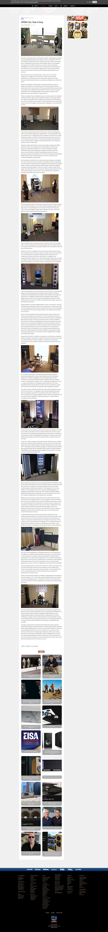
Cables (31, 884)
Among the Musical (46, 884)
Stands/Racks (32, 889)
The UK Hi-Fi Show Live (83, 883)
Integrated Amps (21, 888)
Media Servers (20, 898)
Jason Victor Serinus (25, 25)
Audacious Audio (33, 897)
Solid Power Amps (21, 887)
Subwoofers (20, 879)
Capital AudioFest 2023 (59, 889)
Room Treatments (33, 888)
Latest (41, 652)
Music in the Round (46, 904)
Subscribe (65, 5)
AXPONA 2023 (57, 877)
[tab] (41, 651)
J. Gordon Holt (32, 898)
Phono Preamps (21, 889)
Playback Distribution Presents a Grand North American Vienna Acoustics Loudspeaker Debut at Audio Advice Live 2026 (52, 854)
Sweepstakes (69, 892)
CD (18, 893)
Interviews (69, 881)
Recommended (43, 5)
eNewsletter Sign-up (82, 878)
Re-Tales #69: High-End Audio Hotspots (52, 827)
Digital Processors (21, 895)
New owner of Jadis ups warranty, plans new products (52, 676)
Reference (68, 878)
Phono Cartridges (33, 879)
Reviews (36, 5)
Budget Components (33, 895)
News (61, 5)
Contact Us (81, 879)
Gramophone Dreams (46, 889)
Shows (56, 5)
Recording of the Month (46, 877)
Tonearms (32, 878)
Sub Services (81, 894)
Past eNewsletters (70, 889)
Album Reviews (45, 879)
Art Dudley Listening (46, 900)
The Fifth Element (45, 902)
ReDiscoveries (45, 893)
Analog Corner (45, 899)
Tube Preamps (20, 883)
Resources (72, 5)
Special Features (70, 877)
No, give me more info (33, 2)
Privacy (80, 886)
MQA (68, 884)
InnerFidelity (32, 899)
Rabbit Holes (45, 892)
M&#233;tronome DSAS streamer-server (52, 777)
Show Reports (58, 875)
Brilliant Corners (45, 888)
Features (44, 881)
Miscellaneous (32, 892)
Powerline (32, 887)
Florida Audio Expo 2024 (59, 888)
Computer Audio (21, 897)
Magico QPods (52, 726)
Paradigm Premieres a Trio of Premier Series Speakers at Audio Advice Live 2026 (31, 778)
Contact (52, 912)
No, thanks (89, 2)
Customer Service (82, 882)
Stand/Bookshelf (21, 878)
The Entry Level (45, 905)
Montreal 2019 (57, 884)
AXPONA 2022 (57, 878)
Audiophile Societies (82, 877)
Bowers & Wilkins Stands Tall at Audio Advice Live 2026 (52, 803)
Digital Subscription (82, 892)
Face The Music (45, 907)
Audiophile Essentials (70, 879)
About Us (81, 881)
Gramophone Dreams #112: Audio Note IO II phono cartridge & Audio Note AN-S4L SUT (31, 702)
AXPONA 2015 (28, 17)
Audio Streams (45, 903)
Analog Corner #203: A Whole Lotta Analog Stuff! (31, 727)
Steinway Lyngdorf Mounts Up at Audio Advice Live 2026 (31, 828)
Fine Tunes (44, 908)
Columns (50, 5)
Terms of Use (81, 887)
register (28, 646)
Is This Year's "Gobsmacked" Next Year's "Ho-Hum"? (31, 853)
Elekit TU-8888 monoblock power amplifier (31, 676)
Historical (68, 883)
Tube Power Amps (21, 884)
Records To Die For (46, 878)
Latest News (70, 886)
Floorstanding (20, 877)
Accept (94, 1)
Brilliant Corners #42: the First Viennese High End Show (31, 803)
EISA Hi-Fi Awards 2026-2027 (31, 751)
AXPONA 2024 (57, 876)
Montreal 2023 (57, 881)
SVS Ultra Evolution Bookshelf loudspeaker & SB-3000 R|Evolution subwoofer (52, 752)
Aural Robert (45, 887)
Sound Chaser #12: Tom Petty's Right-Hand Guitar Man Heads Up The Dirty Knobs (52, 702)
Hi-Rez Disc (20, 894)
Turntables (32, 877)
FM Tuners (32, 881)
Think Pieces (69, 882)
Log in (22, 646)
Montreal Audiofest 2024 (59, 887)
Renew (80, 893)
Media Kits (81, 884)
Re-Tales (44, 894)
